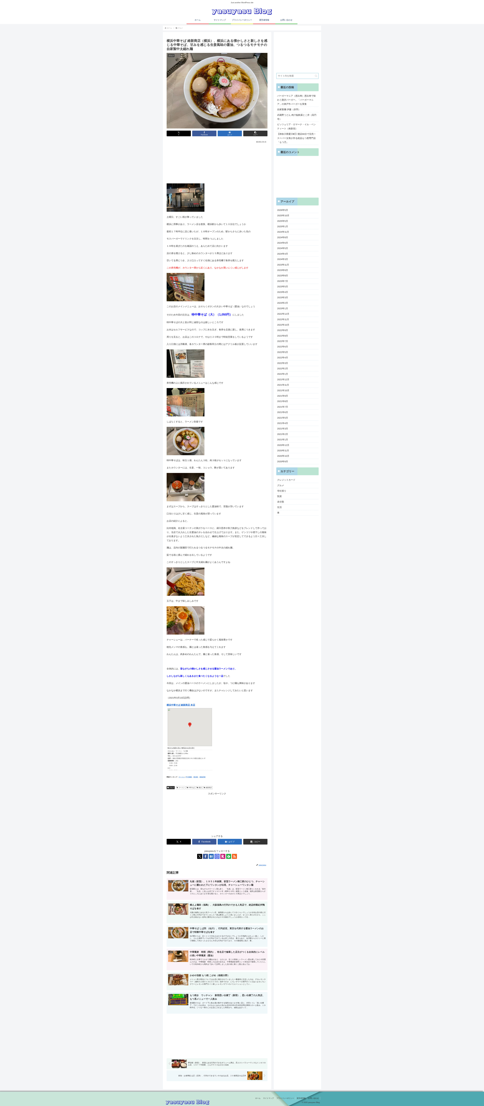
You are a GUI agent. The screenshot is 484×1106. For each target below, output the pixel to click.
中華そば (192, 787)
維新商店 (209, 787)
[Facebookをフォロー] (205, 856)
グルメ (171, 787)
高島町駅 (203, 777)
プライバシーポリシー (285, 1098)
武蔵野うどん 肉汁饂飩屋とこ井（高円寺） (296, 117)
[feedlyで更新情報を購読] (228, 856)
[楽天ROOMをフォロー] (222, 856)
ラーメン (182, 777)
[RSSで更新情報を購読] (234, 856)
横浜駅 (195, 777)
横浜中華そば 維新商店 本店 (181, 705)
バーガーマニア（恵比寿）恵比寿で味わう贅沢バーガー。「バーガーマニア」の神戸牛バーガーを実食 (296, 100)
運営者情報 (301, 1098)
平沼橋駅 (189, 777)
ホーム (258, 1098)
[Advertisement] (217, 162)
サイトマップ (268, 1098)
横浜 (200, 787)
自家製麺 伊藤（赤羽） (288, 109)
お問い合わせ (313, 1098)
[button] (255, 133)
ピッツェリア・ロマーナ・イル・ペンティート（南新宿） (296, 126)
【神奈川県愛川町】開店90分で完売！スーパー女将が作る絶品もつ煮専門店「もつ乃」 (296, 138)
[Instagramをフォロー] (217, 856)
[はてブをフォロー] (211, 856)
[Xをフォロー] (199, 856)
